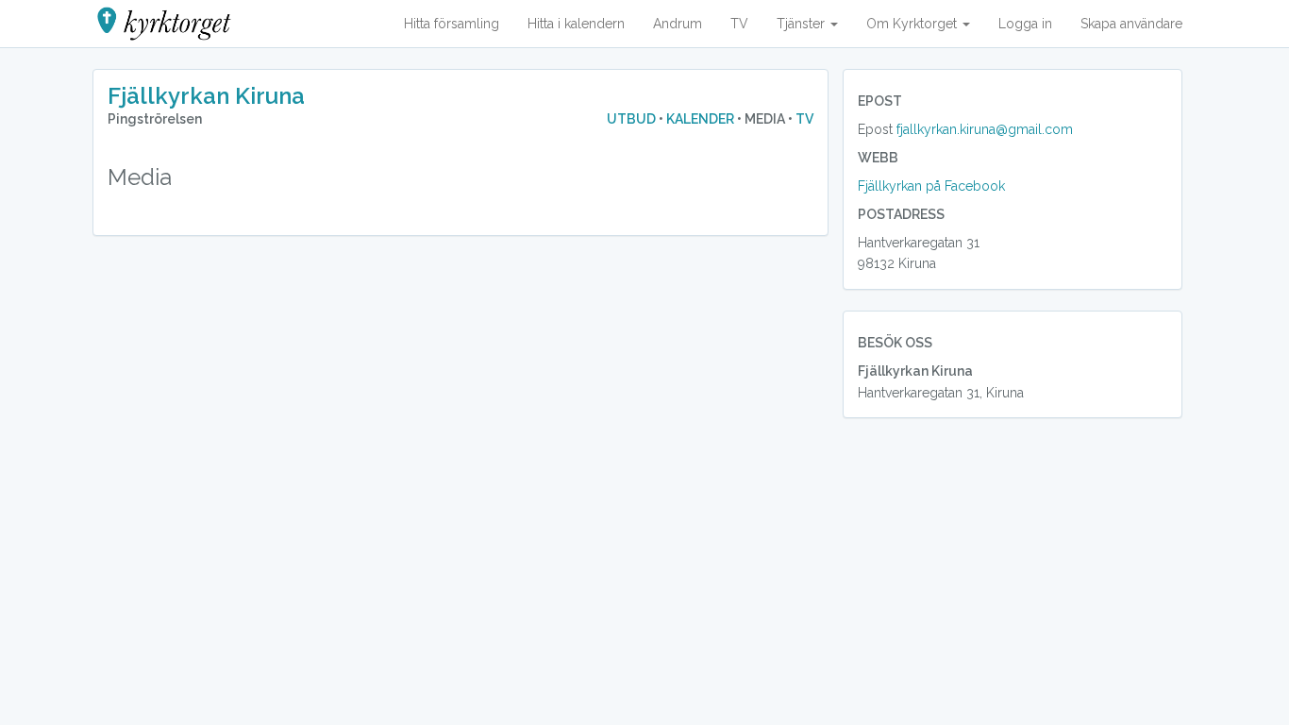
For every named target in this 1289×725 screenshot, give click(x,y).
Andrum (677, 23)
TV (739, 23)
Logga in (1025, 23)
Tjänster (803, 23)
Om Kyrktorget (913, 23)
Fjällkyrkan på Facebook (931, 186)
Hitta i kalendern (576, 23)
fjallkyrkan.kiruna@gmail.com (984, 129)
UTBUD (633, 118)
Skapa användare (1131, 23)
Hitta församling (451, 23)
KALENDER (700, 118)
